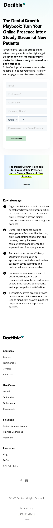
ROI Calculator (10, 466)
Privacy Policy (26, 508)
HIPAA (27, 519)
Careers (6, 356)
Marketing (8, 437)
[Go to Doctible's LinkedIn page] (26, 481)
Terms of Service (26, 513)
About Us (8, 374)
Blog (5, 454)
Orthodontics (9, 403)
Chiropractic (9, 408)
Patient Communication (15, 425)
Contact (7, 368)
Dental (6, 391)
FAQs (6, 460)
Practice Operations (13, 431)
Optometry (8, 397)
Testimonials (9, 362)
